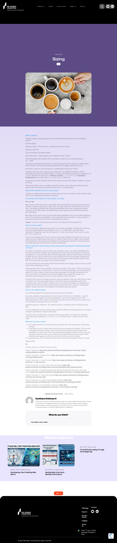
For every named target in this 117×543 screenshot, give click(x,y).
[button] (58, 421)
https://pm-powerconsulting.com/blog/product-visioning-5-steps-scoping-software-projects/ (55, 351)
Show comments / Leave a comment (39, 422)
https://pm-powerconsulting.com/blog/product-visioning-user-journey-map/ (57, 376)
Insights (72, 6)
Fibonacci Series (56, 175)
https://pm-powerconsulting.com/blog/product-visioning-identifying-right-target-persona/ (53, 366)
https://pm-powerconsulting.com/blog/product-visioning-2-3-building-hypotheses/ (60, 372)
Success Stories (61, 6)
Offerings (40, 6)
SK (26, 344)
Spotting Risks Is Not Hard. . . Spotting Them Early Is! (55, 473)
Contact (94, 507)
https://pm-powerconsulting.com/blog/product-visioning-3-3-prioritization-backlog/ (51, 386)
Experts (51, 6)
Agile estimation (69, 394)
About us (82, 6)
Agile (58, 64)
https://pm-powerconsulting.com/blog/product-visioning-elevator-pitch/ (55, 356)
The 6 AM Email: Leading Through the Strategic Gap (92, 451)
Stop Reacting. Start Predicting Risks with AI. (23, 473)
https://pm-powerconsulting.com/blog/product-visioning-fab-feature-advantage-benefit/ (53, 381)
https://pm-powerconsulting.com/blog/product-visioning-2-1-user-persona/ (55, 361)
